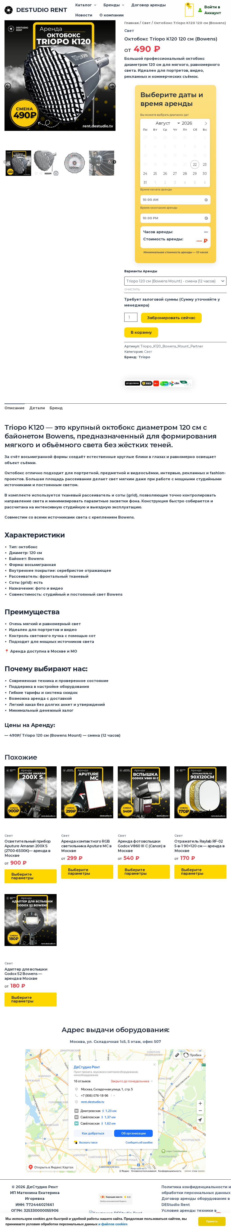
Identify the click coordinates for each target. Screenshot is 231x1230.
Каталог (83, 5)
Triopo (144, 357)
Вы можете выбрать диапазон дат (164, 114)
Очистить (132, 289)
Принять (212, 1221)
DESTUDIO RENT (41, 9)
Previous (5, 162)
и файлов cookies (112, 1224)
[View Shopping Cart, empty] (189, 10)
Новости (83, 15)
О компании (111, 15)
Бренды (112, 5)
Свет (146, 23)
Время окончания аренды (158, 207)
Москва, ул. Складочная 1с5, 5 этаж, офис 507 (115, 1042)
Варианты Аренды (140, 271)
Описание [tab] (15, 408)
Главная (131, 23)
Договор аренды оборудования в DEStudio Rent (196, 1201)
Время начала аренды (156, 189)
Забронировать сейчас (171, 317)
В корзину (141, 332)
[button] (94, 5)
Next (114, 162)
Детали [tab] (37, 408)
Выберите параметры (22, 876)
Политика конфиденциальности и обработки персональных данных (196, 1190)
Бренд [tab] (56, 408)
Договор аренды (148, 5)
